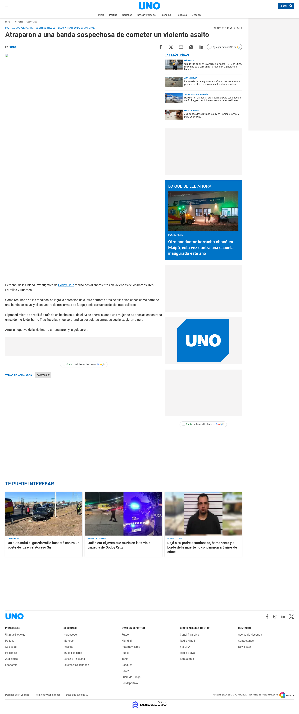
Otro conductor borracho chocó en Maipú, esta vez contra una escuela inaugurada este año (201, 247)
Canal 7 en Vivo (189, 634)
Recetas (68, 646)
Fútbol (125, 634)
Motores (69, 640)
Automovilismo (131, 646)
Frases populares (192, 110)
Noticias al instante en (199, 424)
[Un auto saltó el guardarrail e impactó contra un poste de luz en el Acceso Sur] (43, 514)
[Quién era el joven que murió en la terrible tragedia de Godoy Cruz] (123, 514)
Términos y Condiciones (48, 694)
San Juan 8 (187, 659)
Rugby (125, 652)
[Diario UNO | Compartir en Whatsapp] (191, 46)
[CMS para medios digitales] (150, 705)
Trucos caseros (73, 652)
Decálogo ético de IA (77, 694)
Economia (166, 15)
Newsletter (244, 646)
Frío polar (189, 60)
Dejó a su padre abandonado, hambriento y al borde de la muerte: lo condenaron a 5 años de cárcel (202, 547)
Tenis (125, 659)
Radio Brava (187, 652)
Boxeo (125, 671)
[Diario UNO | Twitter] (291, 616)
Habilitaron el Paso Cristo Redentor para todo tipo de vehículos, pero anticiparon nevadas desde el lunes (212, 99)
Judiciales (11, 659)
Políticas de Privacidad (17, 694)
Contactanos (246, 640)
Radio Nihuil (187, 640)
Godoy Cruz (66, 285)
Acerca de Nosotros (250, 634)
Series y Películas (146, 15)
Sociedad (127, 15)
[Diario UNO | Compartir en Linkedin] (201, 46)
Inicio (101, 15)
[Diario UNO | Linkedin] (283, 616)
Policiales (182, 15)
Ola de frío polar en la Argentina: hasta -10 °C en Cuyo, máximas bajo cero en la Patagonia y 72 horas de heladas (213, 66)
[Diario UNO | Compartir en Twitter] (171, 46)
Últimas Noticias (15, 634)
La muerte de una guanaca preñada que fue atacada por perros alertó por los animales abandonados (212, 83)
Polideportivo (130, 683)
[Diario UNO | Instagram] (275, 616)
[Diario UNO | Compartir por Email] (181, 46)
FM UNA (185, 646)
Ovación (196, 15)
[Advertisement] (84, 347)
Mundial (127, 640)
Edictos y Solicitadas (76, 665)
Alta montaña (190, 78)
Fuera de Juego (131, 677)
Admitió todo (174, 538)
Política (113, 15)
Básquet (127, 665)
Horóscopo (70, 634)
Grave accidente (97, 538)
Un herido (13, 538)
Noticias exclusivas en (79, 364)
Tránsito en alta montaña (196, 94)
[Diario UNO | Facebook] (267, 616)
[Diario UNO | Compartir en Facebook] (160, 46)
